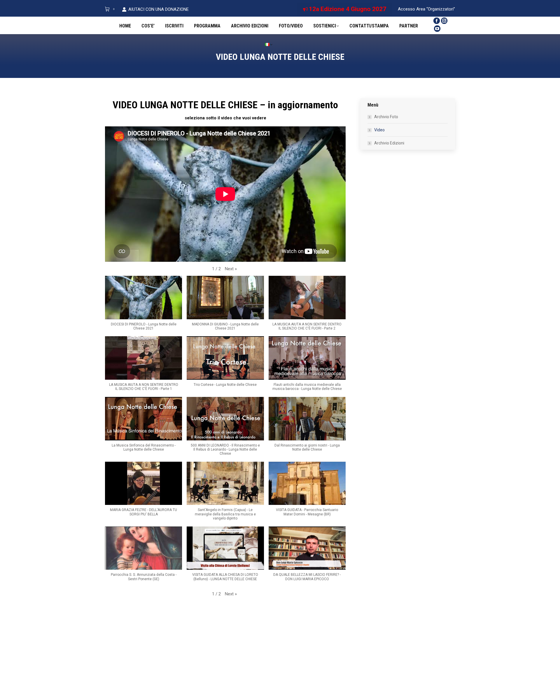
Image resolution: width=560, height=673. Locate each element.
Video (379, 130)
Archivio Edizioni (389, 143)
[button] (231, 269)
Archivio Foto (386, 116)
